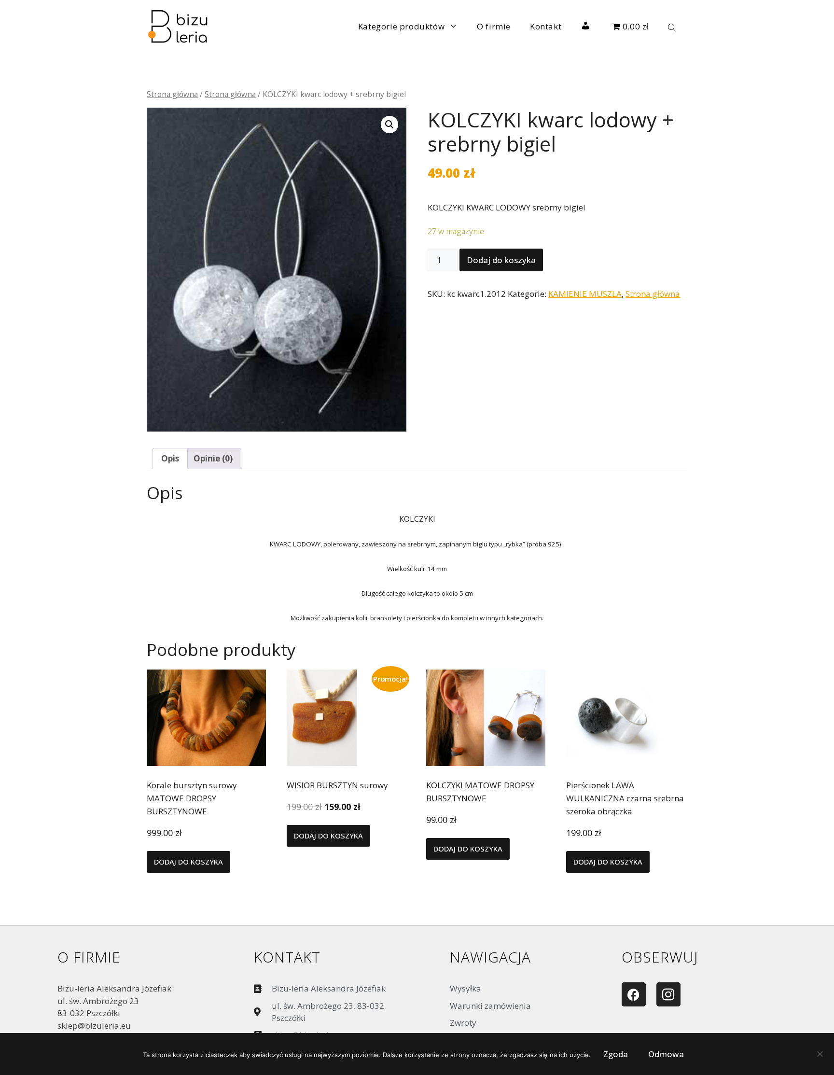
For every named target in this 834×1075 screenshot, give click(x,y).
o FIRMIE (89, 957)
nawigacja (490, 957)
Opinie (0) (213, 458)
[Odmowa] (819, 1056)
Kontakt (545, 26)
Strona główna (172, 94)
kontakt (287, 957)
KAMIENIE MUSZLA (585, 293)
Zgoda (615, 1054)
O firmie (494, 26)
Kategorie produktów (401, 26)
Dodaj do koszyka (501, 259)
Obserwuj (660, 957)
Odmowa (666, 1054)
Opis (170, 458)
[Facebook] (634, 994)
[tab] (170, 459)
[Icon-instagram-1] (668, 994)
